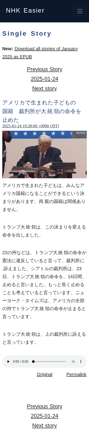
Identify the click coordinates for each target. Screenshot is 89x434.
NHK (25, 9)
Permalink (76, 374)
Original (44, 374)
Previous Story (44, 69)
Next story (44, 88)
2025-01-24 (44, 79)
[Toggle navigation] (79, 11)
